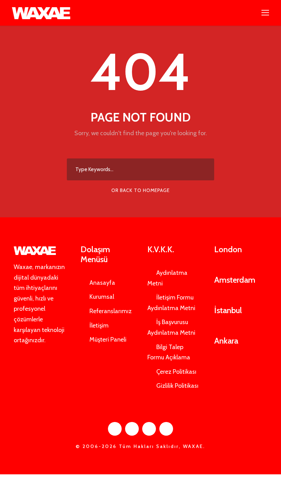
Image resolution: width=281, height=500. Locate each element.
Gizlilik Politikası (177, 385)
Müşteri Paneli (107, 339)
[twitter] (149, 429)
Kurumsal (101, 296)
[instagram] (166, 429)
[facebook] (115, 429)
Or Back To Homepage (140, 190)
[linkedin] (132, 429)
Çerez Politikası (176, 371)
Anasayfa (102, 282)
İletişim (99, 325)
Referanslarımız (110, 311)
